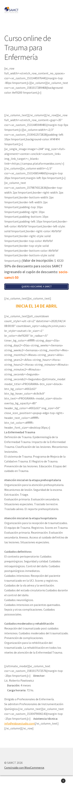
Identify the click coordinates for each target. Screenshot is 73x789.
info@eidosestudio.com (19, 723)
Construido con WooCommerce (24, 767)
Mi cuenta (12, 782)
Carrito (56, 779)
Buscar (36, 782)
